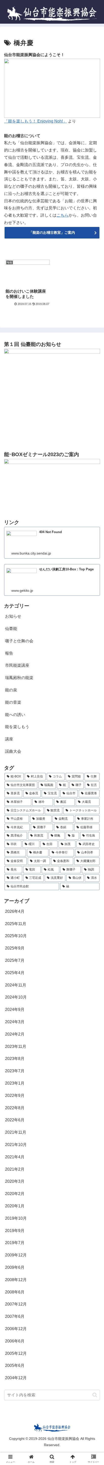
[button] (94, 1395)
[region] (52, 88)
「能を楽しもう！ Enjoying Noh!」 (35, 121)
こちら (63, 215)
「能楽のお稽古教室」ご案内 (52, 232)
